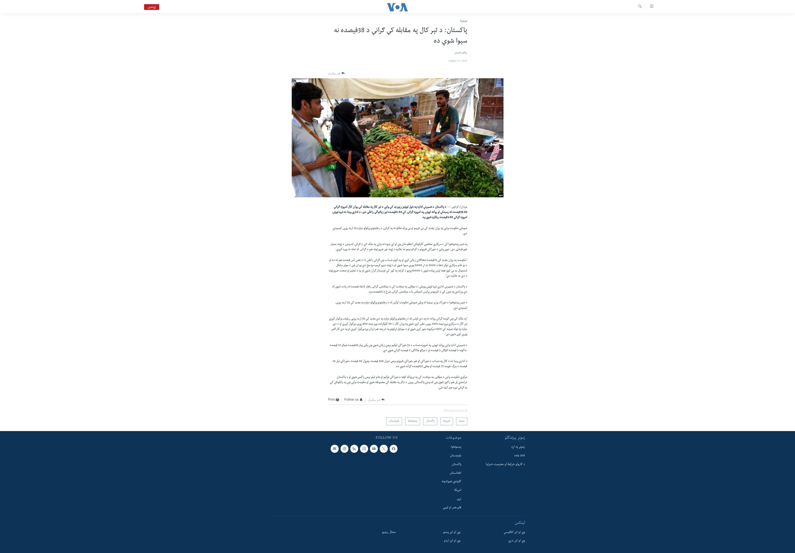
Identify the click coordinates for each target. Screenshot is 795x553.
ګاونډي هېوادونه (451, 482)
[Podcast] (344, 449)
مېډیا (463, 21)
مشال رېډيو (389, 532)
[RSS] (354, 449)
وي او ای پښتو (451, 532)
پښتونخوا (456, 447)
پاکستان (456, 464)
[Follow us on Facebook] (394, 449)
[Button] (336, 73)
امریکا (457, 490)
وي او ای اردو (452, 541)
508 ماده (519, 456)
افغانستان (455, 473)
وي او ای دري (516, 541)
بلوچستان (455, 456)
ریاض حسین (461, 52)
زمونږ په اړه (518, 447)
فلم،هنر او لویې (452, 508)
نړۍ (459, 499)
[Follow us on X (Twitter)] (384, 449)
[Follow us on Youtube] (374, 449)
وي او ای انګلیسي (514, 532)
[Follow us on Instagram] (364, 449)
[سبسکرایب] (334, 449)
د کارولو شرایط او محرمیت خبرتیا (505, 464)
